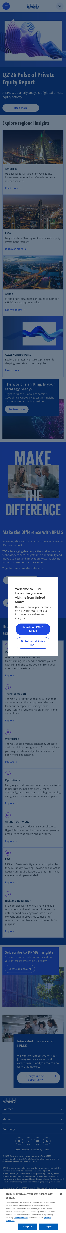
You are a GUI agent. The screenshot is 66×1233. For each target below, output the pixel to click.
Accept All (27, 1227)
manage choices (21, 1217)
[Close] (61, 1194)
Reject (48, 1227)
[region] (33, 1211)
